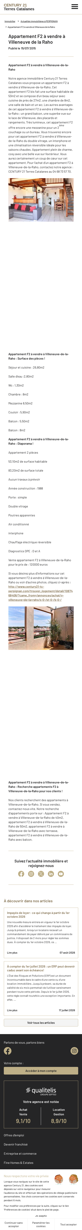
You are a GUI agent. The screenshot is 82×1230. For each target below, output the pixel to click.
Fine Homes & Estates (18, 1162)
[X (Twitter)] (41, 874)
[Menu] (75, 6)
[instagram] (74, 1051)
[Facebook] (21, 874)
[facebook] (7, 1051)
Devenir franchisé (16, 1144)
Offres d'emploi (14, 1135)
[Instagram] (31, 874)
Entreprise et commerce (20, 1153)
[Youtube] (61, 874)
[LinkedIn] (51, 874)
